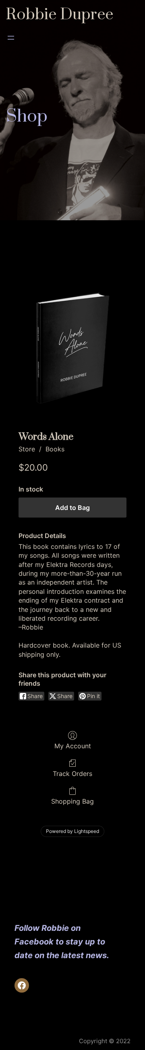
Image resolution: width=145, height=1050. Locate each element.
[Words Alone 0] (73, 348)
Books (55, 449)
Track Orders (72, 774)
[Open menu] (11, 38)
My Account (72, 746)
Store (27, 449)
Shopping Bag (72, 801)
